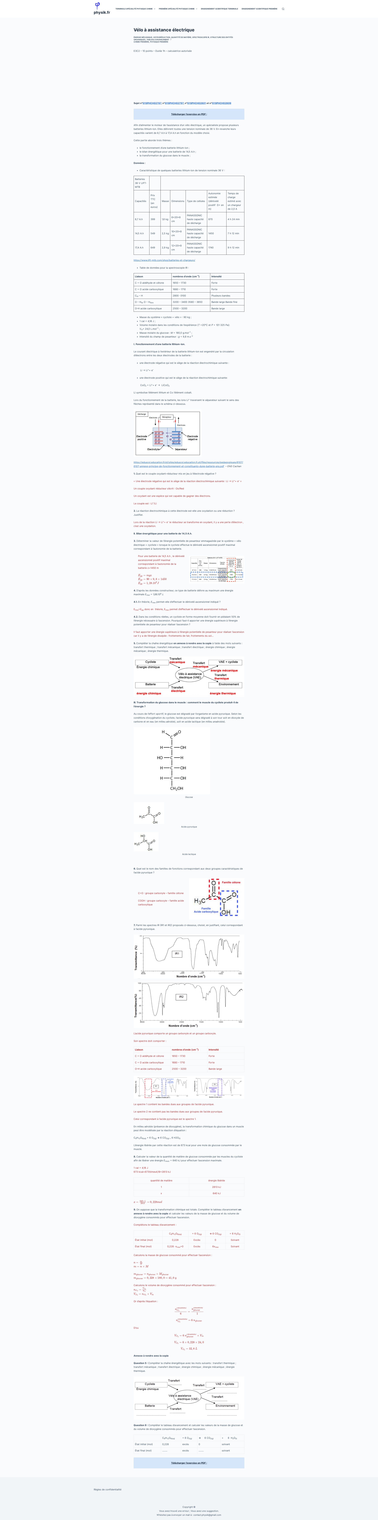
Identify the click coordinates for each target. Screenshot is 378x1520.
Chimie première (141, 42)
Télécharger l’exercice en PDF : (189, 114)
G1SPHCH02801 (196, 103)
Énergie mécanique (143, 37)
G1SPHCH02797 (174, 103)
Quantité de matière (181, 37)
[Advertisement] (189, 77)
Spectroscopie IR (200, 37)
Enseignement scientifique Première (259, 9)
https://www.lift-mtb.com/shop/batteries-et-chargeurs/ (164, 260)
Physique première (159, 42)
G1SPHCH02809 (221, 103)
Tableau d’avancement (157, 39)
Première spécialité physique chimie (176, 9)
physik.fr (102, 12)
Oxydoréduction (161, 37)
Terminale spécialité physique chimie (134, 9)
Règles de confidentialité (107, 1489)
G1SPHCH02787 (152, 103)
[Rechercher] (283, 9)
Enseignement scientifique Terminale (219, 9)
